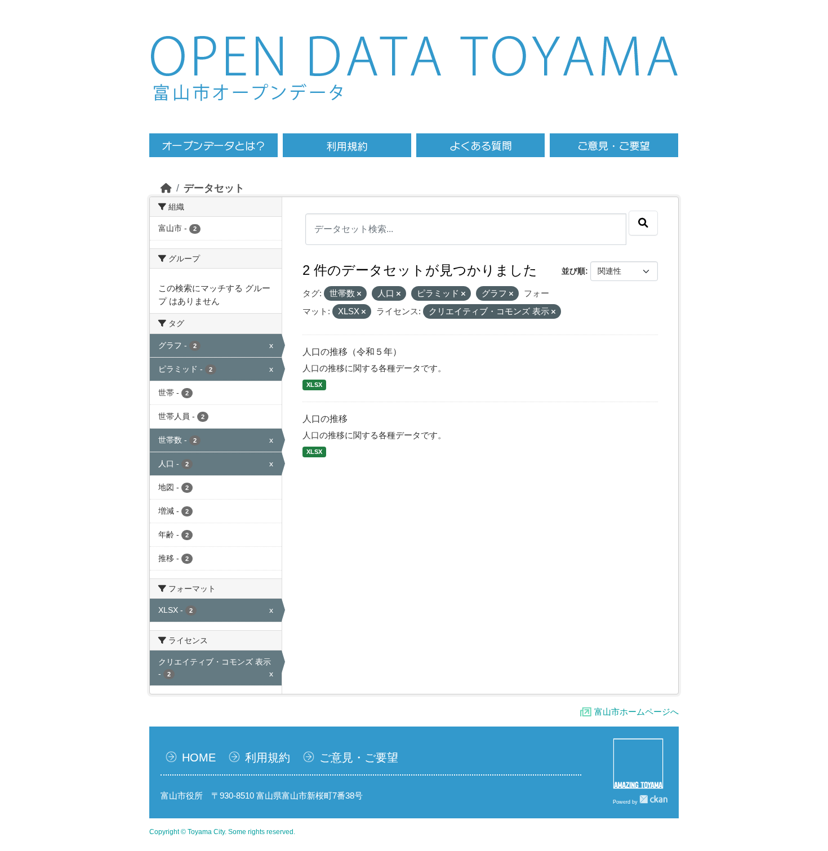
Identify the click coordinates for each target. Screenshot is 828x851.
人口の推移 (325, 419)
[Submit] (643, 223)
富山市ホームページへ (636, 711)
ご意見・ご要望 (358, 757)
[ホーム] (166, 188)
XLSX (314, 384)
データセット (214, 188)
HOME (199, 757)
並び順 (573, 270)
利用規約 (267, 757)
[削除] (359, 294)
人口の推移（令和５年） (352, 352)
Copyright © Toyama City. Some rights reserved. (222, 832)
